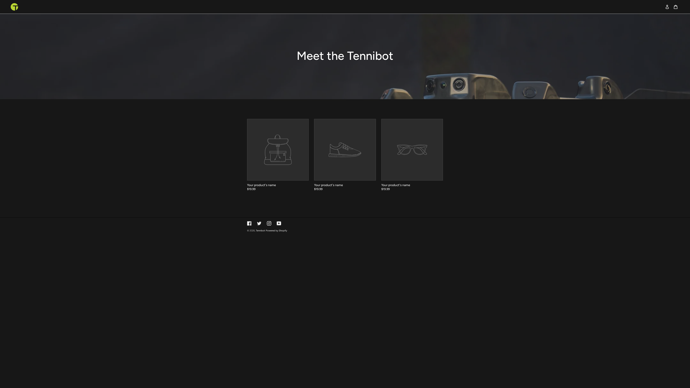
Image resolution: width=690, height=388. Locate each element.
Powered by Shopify (276, 230)
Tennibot (260, 230)
